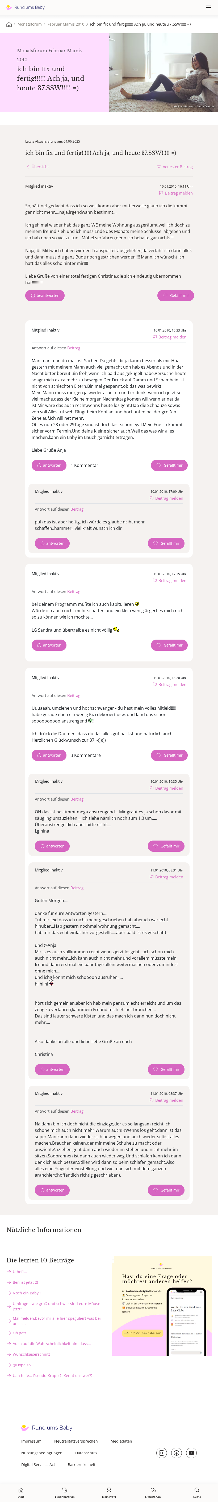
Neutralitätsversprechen (76, 1441)
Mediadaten (121, 1441)
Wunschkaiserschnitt (31, 1354)
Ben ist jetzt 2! (25, 1282)
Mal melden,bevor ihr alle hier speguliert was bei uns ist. (57, 1321)
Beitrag (73, 347)
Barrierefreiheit (81, 1464)
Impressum (31, 1441)
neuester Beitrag (178, 166)
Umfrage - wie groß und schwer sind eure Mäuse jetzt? (56, 1306)
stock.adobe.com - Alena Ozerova (194, 106)
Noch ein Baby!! (27, 1292)
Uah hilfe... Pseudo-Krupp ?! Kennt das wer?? (53, 1375)
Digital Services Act (38, 1464)
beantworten (48, 295)
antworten (52, 465)
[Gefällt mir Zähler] (175, 295)
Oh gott (19, 1332)
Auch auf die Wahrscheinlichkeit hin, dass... (52, 1343)
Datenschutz (86, 1452)
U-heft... (20, 1271)
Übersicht (40, 166)
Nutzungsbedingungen (41, 1452)
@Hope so (22, 1364)
